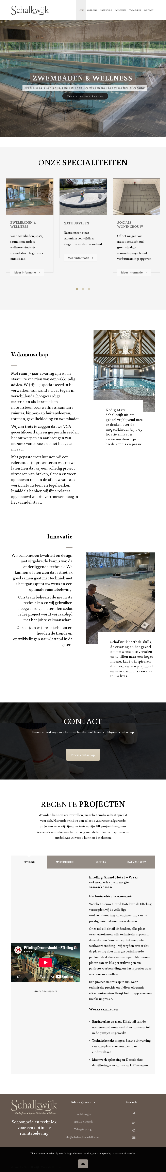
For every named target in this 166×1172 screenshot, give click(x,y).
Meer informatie (25, 263)
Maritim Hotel (65, 862)
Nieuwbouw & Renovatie (130, 224)
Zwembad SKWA (136, 862)
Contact (148, 10)
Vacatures (135, 10)
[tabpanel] (29, 224)
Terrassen (20, 223)
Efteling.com (49, 991)
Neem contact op (83, 755)
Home (81, 10)
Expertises (106, 10)
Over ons (92, 10)
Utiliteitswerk (78, 223)
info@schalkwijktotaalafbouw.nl (83, 1137)
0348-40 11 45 (85, 1129)
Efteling (29, 862)
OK (83, 1164)
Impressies (120, 10)
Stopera (101, 862)
